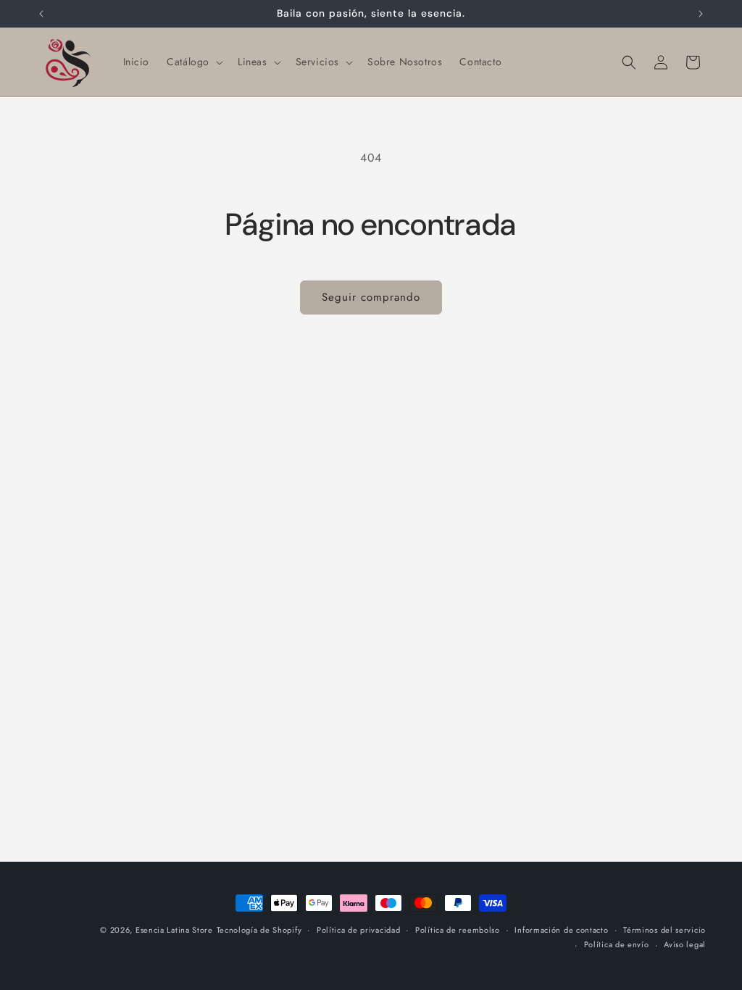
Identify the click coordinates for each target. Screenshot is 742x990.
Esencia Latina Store (174, 930)
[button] (193, 61)
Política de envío (616, 944)
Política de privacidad (358, 930)
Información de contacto (561, 930)
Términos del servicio (664, 930)
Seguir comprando (371, 297)
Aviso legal (685, 944)
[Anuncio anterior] (41, 14)
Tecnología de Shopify (259, 930)
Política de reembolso (457, 930)
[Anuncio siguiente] (701, 14)
